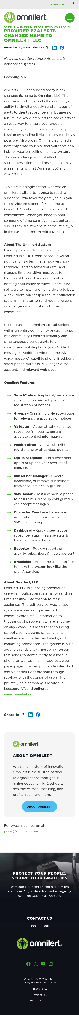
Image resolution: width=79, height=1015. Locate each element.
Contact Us (39, 918)
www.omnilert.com (19, 694)
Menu (70, 18)
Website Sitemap (39, 1001)
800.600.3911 (58, 4)
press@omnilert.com (21, 831)
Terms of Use (39, 995)
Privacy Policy (39, 988)
